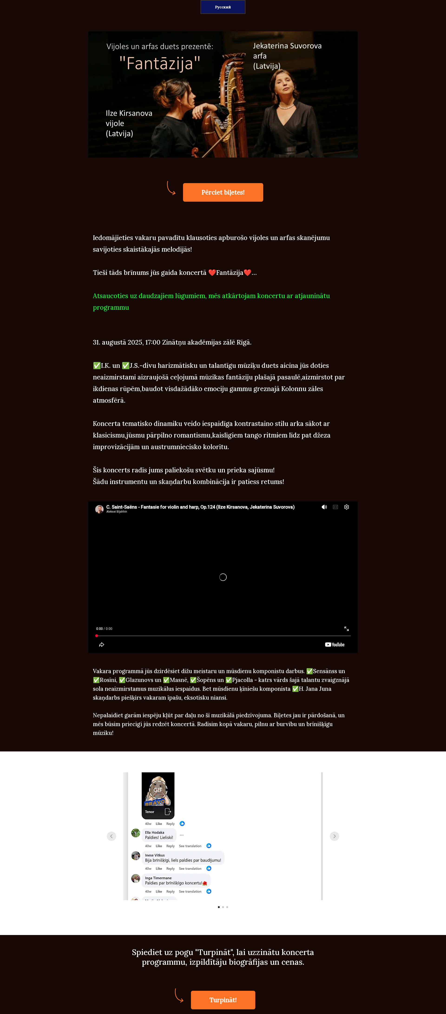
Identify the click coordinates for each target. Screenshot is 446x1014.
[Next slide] (334, 836)
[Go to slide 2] (223, 907)
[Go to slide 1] (219, 907)
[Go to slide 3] (227, 907)
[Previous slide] (111, 836)
